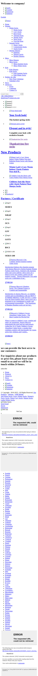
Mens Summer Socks (21, 64)
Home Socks (18, 30)
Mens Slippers (14, 60)
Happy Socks (18, 45)
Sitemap (10, 394)
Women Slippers (14, 51)
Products (8, 374)
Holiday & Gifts (10, 77)
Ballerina (17, 52)
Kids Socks (13, 71)
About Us (8, 84)
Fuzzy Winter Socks (20, 396)
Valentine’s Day (14, 81)
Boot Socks (17, 34)
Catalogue (12, 88)
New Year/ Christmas (16, 79)
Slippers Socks (18, 54)
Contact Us (13, 90)
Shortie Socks (18, 37)
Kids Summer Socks (20, 73)
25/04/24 (8, 336)
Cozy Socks (18, 32)
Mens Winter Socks (20, 66)
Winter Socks (13, 28)
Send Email (5, 404)
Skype (3, 406)
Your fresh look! (18, 115)
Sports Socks (18, 49)
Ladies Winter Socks (8, 400)
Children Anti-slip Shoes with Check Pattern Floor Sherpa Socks (20, 184)
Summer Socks (14, 43)
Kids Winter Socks (20, 75)
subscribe (4, 369)
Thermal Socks (19, 35)
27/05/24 (8, 282)
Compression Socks (20, 47)
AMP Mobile (19, 394)
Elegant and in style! (20, 128)
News (7, 83)
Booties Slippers (19, 56)
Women (7, 26)
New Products (11, 152)
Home (7, 24)
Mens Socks (13, 62)
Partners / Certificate (12, 198)
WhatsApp (4, 408)
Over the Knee (18, 41)
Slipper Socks (28, 398)
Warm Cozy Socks (16, 398)
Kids (6, 68)
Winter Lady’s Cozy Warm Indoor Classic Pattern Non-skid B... (21, 169)
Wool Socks (18, 39)
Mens (7, 58)
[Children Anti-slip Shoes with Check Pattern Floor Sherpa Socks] (21, 177)
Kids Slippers (13, 69)
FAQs (11, 86)
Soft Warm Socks (6, 396)
